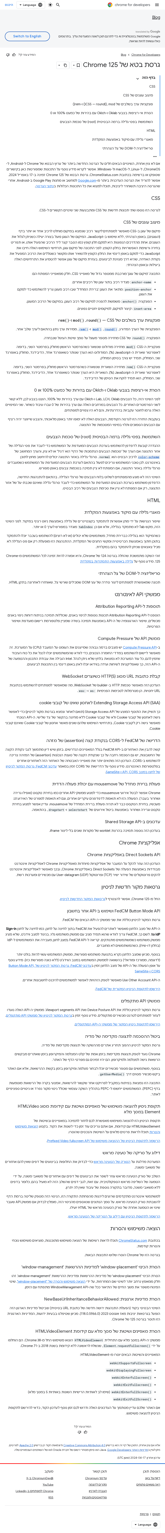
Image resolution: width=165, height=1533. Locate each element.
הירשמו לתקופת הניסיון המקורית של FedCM (128, 989)
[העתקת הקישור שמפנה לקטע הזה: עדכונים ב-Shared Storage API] (101, 822)
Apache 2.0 (26, 1445)
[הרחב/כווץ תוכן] (137, 78)
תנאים (156, 1514)
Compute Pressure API (140, 648)
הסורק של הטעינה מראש (112, 1162)
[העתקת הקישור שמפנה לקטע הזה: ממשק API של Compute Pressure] (94, 639)
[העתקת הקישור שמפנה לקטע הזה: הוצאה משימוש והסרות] (106, 1229)
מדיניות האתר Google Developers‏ (127, 1450)
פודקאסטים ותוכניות (94, 1497)
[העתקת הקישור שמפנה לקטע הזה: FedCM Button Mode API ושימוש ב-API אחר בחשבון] (63, 911)
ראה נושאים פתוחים (148, 1484)
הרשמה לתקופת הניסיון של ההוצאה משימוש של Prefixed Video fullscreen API (103, 1141)
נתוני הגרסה (45, 186)
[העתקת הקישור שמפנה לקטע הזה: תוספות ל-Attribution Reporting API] (92, 606)
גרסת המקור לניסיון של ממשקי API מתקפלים (39, 1016)
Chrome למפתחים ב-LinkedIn (34, 1491)
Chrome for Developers (145, 54)
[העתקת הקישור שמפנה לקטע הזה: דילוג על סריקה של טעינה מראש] (99, 1153)
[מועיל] (14, 55)
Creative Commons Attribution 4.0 (84, 1445)
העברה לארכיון (98, 1491)
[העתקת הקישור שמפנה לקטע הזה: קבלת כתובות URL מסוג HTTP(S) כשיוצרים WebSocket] (58, 676)
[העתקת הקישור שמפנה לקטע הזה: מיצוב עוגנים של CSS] (119, 222)
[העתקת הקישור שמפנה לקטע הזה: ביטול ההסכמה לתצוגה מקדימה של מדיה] (81, 1036)
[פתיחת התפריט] (157, 5)
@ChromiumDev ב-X (39, 1478)
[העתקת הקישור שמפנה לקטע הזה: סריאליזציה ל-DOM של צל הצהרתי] (95, 573)
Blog (156, 17)
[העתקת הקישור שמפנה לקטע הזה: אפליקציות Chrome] (115, 843)
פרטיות (144, 1514)
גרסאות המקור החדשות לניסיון (82, 899)
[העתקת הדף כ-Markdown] (65, 65)
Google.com (87, 181)
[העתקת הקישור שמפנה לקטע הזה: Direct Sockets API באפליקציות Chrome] (83, 855)
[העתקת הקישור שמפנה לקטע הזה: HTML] (143, 500)
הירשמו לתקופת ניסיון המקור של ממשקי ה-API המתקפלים (117, 1024)
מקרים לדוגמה (98, 1484)
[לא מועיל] (8, 55)
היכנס (9, 5)
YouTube (48, 1484)
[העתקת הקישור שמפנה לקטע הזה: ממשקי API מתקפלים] (117, 1001)
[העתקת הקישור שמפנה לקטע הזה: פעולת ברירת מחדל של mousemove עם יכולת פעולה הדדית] (48, 784)
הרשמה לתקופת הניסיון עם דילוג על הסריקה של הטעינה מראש (114, 1217)
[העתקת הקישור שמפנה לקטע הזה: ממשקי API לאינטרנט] (111, 595)
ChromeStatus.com (133, 1241)
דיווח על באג (152, 1478)
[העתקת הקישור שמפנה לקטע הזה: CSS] (147, 198)
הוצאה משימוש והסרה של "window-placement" (51, 1282)
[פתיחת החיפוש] (58, 4)
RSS (50, 1497)
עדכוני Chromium (96, 1478)
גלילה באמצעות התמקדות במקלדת (106, 562)
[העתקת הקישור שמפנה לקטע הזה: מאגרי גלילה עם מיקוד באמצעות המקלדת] (80, 512)
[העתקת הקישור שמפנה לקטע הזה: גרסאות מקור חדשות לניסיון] (97, 887)
